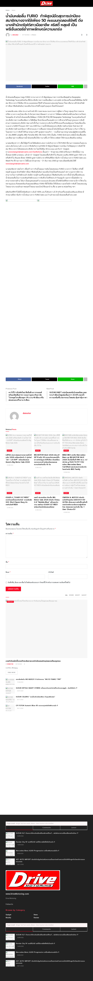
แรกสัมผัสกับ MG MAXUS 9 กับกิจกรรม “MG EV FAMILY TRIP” (38, 679)
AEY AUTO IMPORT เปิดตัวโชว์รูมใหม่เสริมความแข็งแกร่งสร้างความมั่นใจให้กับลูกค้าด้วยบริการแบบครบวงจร (50, 860)
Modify (77, 595)
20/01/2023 (20, 691)
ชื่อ (7, 562)
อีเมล (8, 572)
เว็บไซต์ (51, 572)
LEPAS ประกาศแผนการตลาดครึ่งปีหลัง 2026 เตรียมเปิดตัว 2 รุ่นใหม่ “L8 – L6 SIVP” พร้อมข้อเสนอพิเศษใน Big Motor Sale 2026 (19, 458)
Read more (11, 672)
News (13, 10)
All (66, 595)
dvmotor (15, 35)
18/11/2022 (20, 708)
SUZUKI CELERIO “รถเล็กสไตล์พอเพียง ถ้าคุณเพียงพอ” (35, 697)
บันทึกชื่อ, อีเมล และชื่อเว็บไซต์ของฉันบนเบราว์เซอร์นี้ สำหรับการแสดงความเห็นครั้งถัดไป (39, 582)
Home (7, 10)
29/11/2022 (20, 699)
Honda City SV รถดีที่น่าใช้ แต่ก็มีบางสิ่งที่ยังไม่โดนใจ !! (35, 842)
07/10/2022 (26, 35)
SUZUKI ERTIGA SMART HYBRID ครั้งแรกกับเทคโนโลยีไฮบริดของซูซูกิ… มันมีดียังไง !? (46, 688)
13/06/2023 (20, 682)
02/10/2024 (18, 664)
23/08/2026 (10, 465)
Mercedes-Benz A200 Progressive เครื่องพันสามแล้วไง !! (37, 851)
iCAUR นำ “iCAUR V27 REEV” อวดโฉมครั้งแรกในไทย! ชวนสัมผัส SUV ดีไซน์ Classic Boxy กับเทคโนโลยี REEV (19, 501)
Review (71, 595)
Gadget (84, 595)
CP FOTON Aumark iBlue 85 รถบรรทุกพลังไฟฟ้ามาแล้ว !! (37, 705)
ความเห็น (10, 533)
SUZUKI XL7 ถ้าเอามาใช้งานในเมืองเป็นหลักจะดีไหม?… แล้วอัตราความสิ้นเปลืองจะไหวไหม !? (47, 833)
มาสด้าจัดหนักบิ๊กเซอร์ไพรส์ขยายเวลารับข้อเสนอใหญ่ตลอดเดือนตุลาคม (33, 661)
